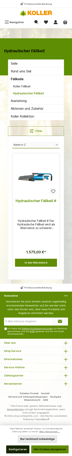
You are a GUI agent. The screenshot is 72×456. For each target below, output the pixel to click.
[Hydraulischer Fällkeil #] (36, 176)
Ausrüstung (19, 101)
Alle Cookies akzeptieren (50, 449)
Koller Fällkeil (21, 86)
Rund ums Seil (21, 71)
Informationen (13, 359)
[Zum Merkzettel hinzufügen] (53, 191)
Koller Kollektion (22, 116)
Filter (38, 130)
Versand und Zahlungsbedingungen (28, 396)
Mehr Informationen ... (49, 431)
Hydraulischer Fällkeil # (36, 201)
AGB (32, 331)
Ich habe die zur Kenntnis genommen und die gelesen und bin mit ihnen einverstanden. (37, 331)
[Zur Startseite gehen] (36, 13)
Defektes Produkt (29, 393)
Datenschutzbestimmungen (37, 328)
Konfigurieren (18, 449)
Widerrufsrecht (32, 400)
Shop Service (12, 350)
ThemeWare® (41, 419)
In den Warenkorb (36, 262)
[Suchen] (36, 22)
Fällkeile (17, 79)
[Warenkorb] (65, 22)
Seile (14, 63)
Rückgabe (55, 396)
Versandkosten (15, 409)
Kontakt (45, 393)
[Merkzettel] (46, 22)
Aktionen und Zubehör (27, 109)
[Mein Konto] (55, 22)
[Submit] (60, 322)
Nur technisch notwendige (37, 438)
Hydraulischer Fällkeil (28, 93)
